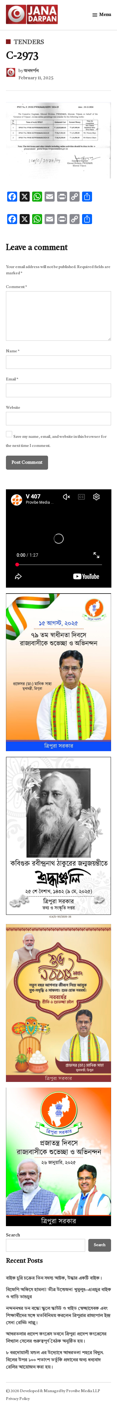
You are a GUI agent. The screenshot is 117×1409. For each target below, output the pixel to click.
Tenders (29, 42)
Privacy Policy (18, 1399)
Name (13, 351)
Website (13, 408)
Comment (16, 287)
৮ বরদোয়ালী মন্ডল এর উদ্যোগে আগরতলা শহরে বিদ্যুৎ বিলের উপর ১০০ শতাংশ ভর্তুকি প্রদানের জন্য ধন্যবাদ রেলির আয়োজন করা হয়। (54, 1360)
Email (12, 379)
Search (13, 1235)
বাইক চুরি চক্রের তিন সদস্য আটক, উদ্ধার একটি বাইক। (54, 1278)
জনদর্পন (31, 71)
